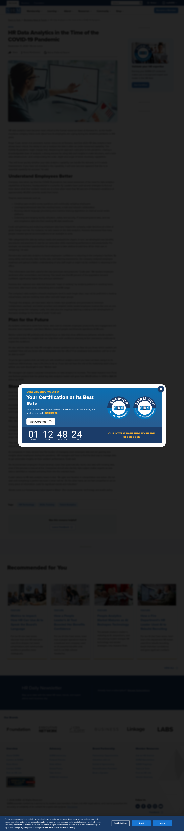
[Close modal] (161, 389)
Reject (141, 823)
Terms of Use (53, 827)
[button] (40, 421)
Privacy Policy (69, 827)
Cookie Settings (120, 823)
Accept (162, 823)
